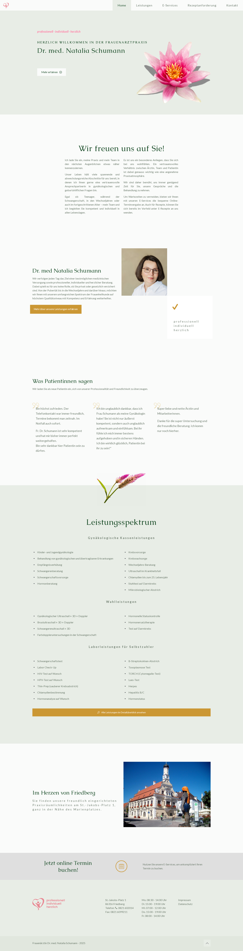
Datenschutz (185, 903)
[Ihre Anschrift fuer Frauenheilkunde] (6, 5)
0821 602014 (126, 907)
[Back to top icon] (207, 943)
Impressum (184, 900)
